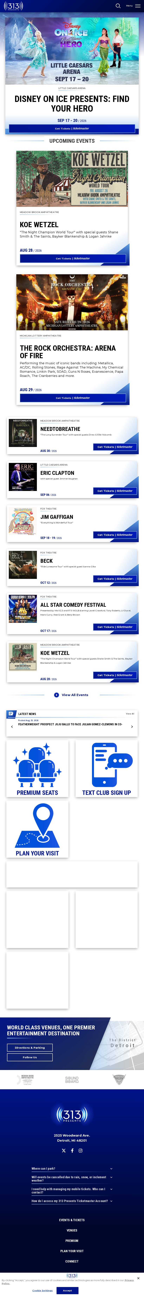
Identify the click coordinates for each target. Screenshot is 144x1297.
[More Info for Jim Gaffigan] (23, 521)
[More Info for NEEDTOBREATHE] (23, 433)
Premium (72, 1241)
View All (130, 713)
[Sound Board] (72, 1080)
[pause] (140, 1074)
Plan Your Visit (72, 1251)
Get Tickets (62, 128)
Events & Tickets (72, 1220)
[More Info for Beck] (23, 565)
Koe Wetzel (39, 224)
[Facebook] (72, 1150)
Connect (71, 1261)
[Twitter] (64, 1150)
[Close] (138, 1278)
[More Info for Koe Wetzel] (72, 179)
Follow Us (30, 1057)
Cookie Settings (42, 1290)
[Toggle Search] (119, 6)
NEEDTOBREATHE (60, 429)
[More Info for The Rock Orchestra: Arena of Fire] (72, 302)
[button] (12, 726)
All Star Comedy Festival (73, 604)
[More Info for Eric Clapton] (23, 477)
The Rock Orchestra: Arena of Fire (68, 352)
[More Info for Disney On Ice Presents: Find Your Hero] (72, 51)
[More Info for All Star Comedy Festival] (23, 609)
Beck (46, 561)
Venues (72, 1230)
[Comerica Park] (119, 1080)
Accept (67, 1290)
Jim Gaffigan (56, 517)
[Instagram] (80, 1150)
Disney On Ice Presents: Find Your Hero (72, 103)
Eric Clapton (57, 473)
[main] (72, 508)
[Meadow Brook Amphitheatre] (25, 1080)
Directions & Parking (30, 1047)
